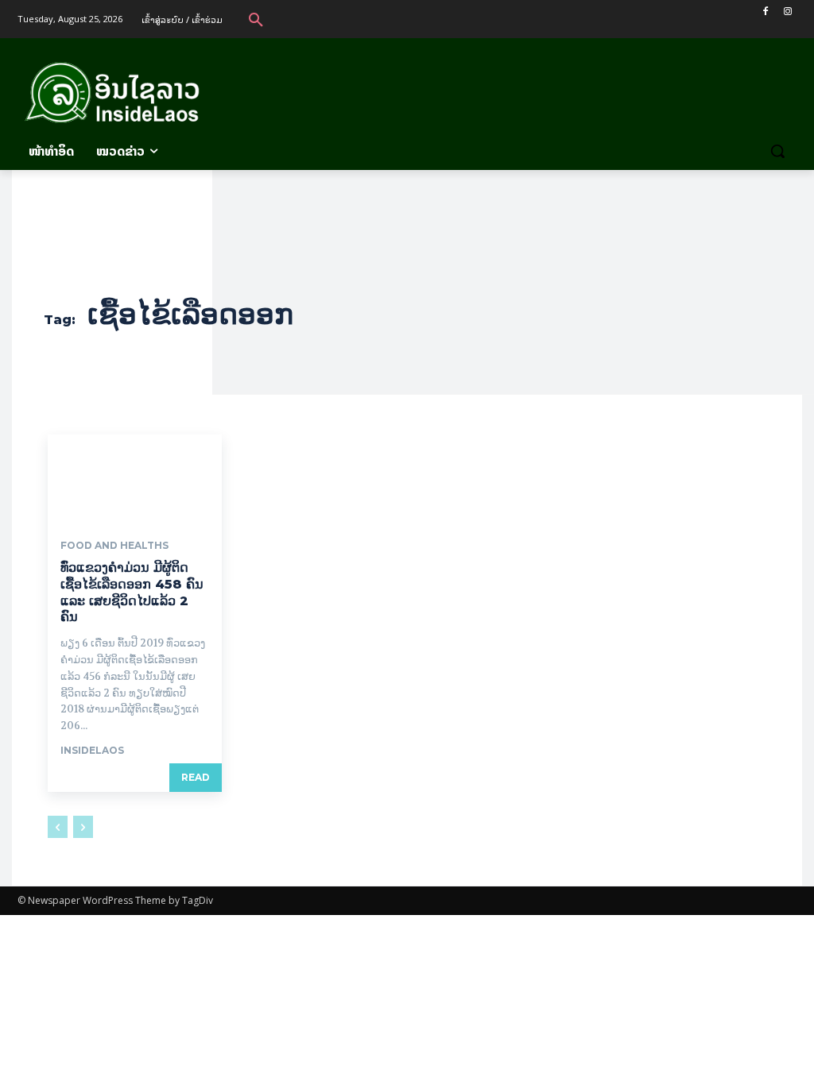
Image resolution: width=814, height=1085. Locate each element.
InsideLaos (92, 750)
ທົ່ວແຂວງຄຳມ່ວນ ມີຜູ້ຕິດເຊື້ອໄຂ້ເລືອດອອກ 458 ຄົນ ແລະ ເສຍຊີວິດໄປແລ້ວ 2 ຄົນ (132, 592)
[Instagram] (787, 11)
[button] (256, 19)
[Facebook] (765, 11)
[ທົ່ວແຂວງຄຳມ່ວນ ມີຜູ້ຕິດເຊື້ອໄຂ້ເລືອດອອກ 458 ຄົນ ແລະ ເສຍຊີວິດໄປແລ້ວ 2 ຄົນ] (135, 477)
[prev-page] (58, 827)
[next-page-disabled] (83, 827)
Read (195, 777)
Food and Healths (114, 545)
